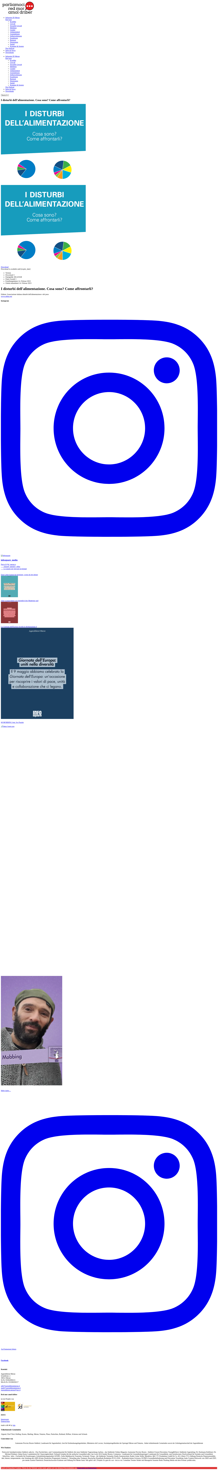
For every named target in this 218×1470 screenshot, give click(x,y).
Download (5, 267)
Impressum (5, 1419)
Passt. (79, 1468)
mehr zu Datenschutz (89, 1468)
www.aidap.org (6, 296)
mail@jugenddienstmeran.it (11, 1388)
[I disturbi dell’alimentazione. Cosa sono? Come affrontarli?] (43, 184)
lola (14, 1425)
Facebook (4, 1360)
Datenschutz (5, 1421)
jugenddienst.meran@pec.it (10, 1390)
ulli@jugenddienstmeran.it (10, 1386)
